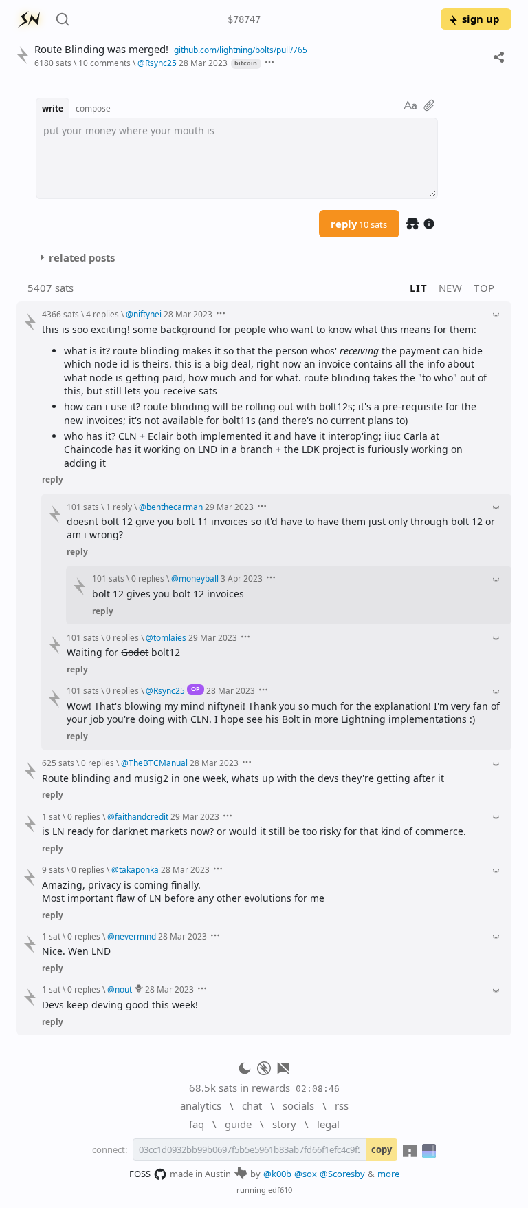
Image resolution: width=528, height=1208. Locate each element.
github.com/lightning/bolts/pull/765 (240, 49)
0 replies (147, 578)
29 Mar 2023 (229, 506)
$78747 (244, 19)
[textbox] (237, 158)
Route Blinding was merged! (101, 49)
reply (359, 224)
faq (196, 1124)
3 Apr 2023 (242, 578)
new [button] (451, 288)
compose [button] (93, 108)
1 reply (119, 506)
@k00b (277, 1173)
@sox (305, 1173)
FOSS (140, 1173)
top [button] (484, 288)
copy (381, 1149)
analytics (200, 1105)
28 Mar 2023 (203, 62)
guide (238, 1124)
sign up (480, 18)
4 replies (102, 313)
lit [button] (418, 288)
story (284, 1124)
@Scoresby (342, 1173)
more (388, 1173)
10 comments (104, 62)
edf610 (280, 1190)
